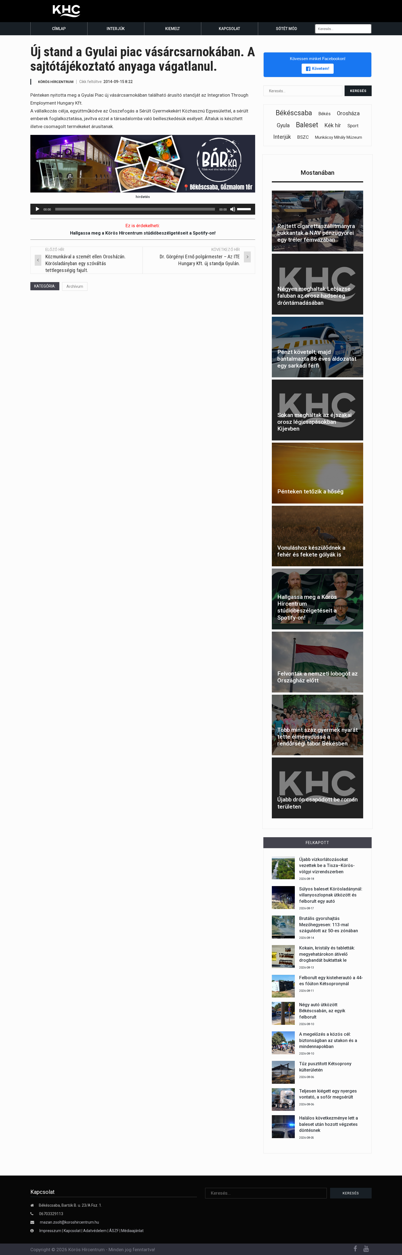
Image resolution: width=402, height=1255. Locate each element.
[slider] (244, 209)
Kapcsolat (229, 28)
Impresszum (50, 1231)
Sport (353, 125)
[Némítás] (232, 209)
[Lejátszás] (37, 209)
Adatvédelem (95, 1231)
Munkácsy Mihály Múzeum (338, 137)
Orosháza (348, 113)
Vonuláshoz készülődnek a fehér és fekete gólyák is (311, 551)
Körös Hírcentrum (56, 82)
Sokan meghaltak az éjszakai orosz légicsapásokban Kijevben (314, 422)
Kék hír (332, 125)
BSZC (303, 137)
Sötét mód (286, 28)
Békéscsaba (294, 113)
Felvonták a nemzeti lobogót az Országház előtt (317, 677)
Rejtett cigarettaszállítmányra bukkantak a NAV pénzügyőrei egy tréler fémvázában (316, 233)
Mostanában (317, 172)
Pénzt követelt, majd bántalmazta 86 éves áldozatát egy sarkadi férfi (316, 359)
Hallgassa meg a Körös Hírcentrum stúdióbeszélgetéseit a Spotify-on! (142, 233)
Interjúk (116, 28)
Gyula (283, 125)
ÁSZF (114, 1231)
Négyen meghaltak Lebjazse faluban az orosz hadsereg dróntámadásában (314, 296)
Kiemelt (172, 28)
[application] (142, 209)
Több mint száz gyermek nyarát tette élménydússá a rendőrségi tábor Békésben (317, 737)
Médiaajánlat (132, 1231)
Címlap (59, 28)
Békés (324, 113)
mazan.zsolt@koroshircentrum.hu (69, 1222)
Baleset (307, 125)
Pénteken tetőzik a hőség (310, 491)
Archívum (74, 286)
